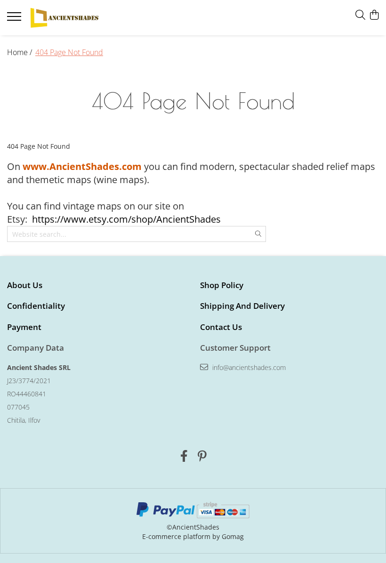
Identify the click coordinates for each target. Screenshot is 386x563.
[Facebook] (184, 456)
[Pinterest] (202, 456)
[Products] (15, 19)
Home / (20, 52)
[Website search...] (360, 15)
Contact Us (221, 327)
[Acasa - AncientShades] (63, 17)
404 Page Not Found (69, 52)
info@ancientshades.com (248, 367)
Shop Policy (221, 285)
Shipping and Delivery (242, 305)
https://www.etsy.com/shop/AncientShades (126, 219)
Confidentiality (36, 305)
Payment (24, 327)
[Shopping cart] (374, 15)
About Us (24, 285)
